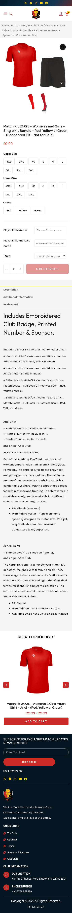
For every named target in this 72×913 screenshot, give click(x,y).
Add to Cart (36, 721)
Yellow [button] (23, 210)
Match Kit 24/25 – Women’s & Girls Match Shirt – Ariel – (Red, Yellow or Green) (36, 705)
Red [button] (8, 210)
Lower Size (10, 178)
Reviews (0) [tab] (10, 304)
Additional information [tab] (18, 297)
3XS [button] (9, 161)
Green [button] (38, 210)
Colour (7, 202)
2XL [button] (19, 170)
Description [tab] (10, 289)
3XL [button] (31, 170)
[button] (63, 47)
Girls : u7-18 (18, 25)
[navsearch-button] (11, 14)
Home (5, 25)
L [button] (62, 161)
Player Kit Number (15, 230)
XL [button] (8, 170)
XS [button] (33, 161)
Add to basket (47, 269)
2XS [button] (21, 161)
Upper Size (10, 153)
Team (7, 255)
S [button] (43, 161)
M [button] (53, 161)
